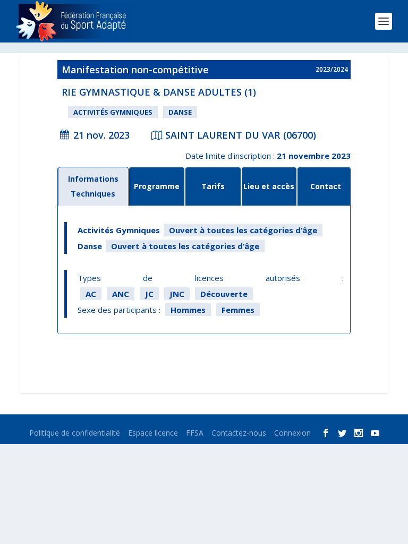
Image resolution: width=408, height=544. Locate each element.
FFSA (194, 433)
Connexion (292, 433)
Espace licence (153, 433)
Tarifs (213, 186)
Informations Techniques (93, 186)
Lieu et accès (268, 186)
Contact (325, 186)
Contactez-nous (238, 433)
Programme (157, 186)
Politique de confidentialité (74, 433)
